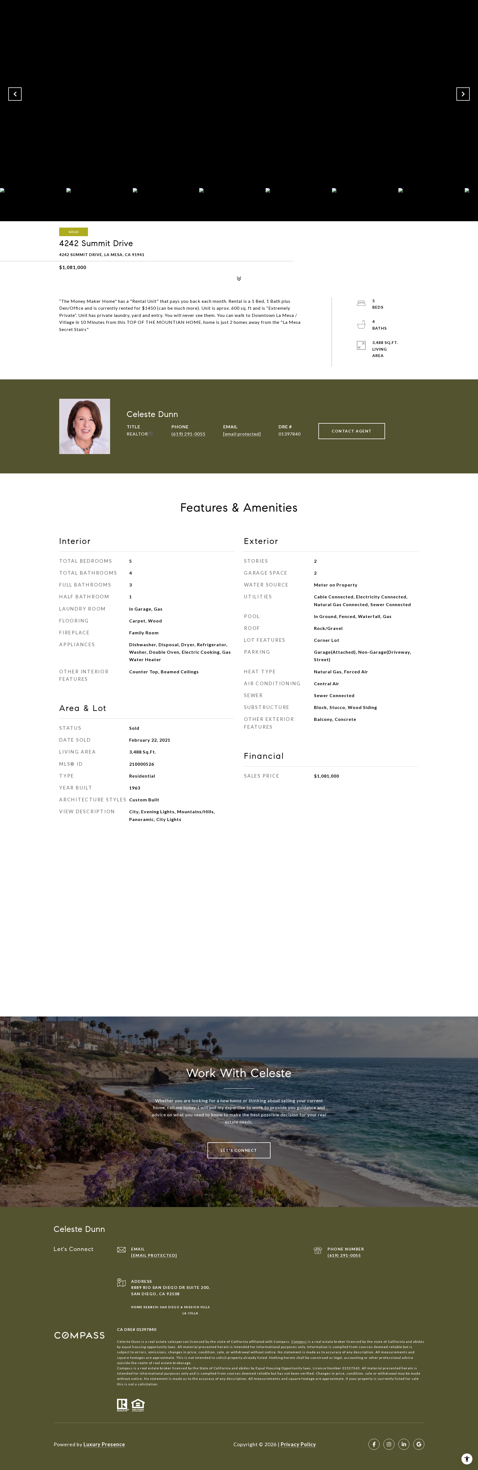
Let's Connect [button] (239, 1150)
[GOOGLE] (418, 1444)
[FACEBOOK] (374, 1444)
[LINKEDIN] (403, 1444)
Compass (299, 1341)
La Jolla (190, 1313)
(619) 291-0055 (189, 433)
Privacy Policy (298, 1444)
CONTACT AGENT (352, 431)
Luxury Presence (104, 1444)
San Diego (170, 1307)
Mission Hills (197, 1307)
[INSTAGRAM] (388, 1444)
